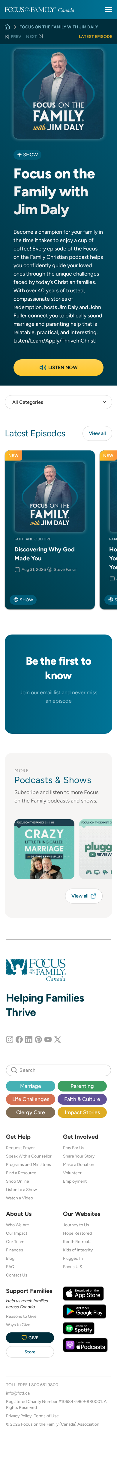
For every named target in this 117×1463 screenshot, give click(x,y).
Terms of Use (46, 1415)
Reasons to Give (21, 1316)
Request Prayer (20, 1147)
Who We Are (17, 1224)
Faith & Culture (82, 1099)
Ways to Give (18, 1324)
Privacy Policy (19, 1415)
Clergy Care (30, 1112)
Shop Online (17, 1181)
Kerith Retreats (77, 1241)
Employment (75, 1181)
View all (97, 433)
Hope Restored (77, 1233)
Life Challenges (30, 1099)
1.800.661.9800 (43, 1384)
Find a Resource (21, 1172)
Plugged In (73, 1258)
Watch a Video (19, 1198)
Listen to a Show (21, 1189)
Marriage (30, 1086)
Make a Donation (78, 1164)
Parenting (82, 1086)
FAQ (10, 1266)
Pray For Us (73, 1147)
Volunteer (72, 1172)
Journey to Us (76, 1224)
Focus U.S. (73, 1266)
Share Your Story (78, 1156)
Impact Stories (82, 1112)
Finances (14, 1250)
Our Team (15, 1241)
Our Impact (16, 1233)
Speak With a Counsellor (29, 1156)
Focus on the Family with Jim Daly (59, 27)
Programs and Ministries (28, 1164)
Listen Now (63, 367)
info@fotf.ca (18, 1393)
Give (33, 1337)
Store (30, 1351)
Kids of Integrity (78, 1250)
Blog (10, 1258)
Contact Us (16, 1275)
